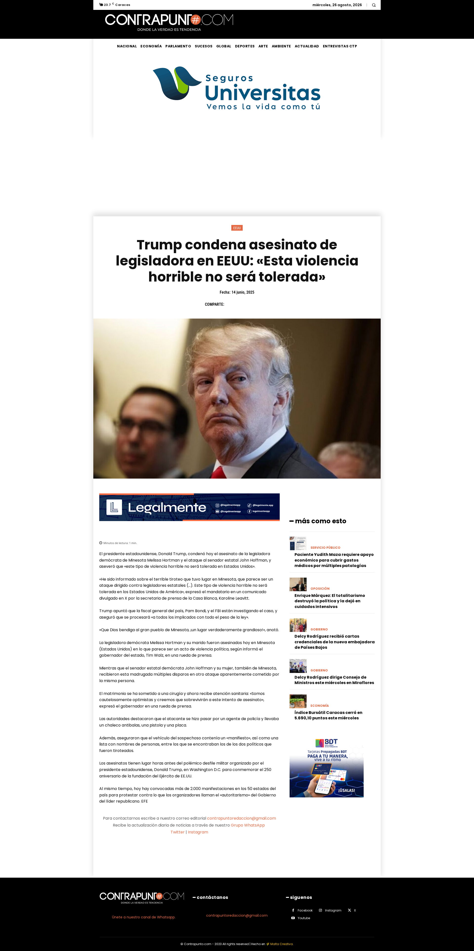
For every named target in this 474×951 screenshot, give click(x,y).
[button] (374, 5)
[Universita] (237, 128)
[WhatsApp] (264, 304)
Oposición (320, 588)
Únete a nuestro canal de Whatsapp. (144, 917)
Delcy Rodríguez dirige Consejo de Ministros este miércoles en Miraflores (334, 680)
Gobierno (319, 629)
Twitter (178, 832)
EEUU (237, 228)
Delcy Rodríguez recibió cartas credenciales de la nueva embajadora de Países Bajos (335, 641)
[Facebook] (230, 304)
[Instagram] (320, 910)
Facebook (305, 910)
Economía (320, 705)
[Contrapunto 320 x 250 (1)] (327, 801)
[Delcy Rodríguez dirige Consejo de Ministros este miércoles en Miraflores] (298, 666)
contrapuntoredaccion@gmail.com (241, 818)
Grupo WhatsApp (248, 825)
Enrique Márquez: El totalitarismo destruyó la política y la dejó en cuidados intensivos (330, 601)
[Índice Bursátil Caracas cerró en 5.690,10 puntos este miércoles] (298, 701)
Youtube (304, 918)
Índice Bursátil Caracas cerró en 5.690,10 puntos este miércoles (328, 715)
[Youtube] (293, 918)
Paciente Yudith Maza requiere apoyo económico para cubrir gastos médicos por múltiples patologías (334, 560)
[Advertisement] (237, 179)
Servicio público (325, 547)
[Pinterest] (253, 304)
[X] (242, 304)
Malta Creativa (281, 944)
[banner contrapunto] (189, 525)
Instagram (198, 832)
